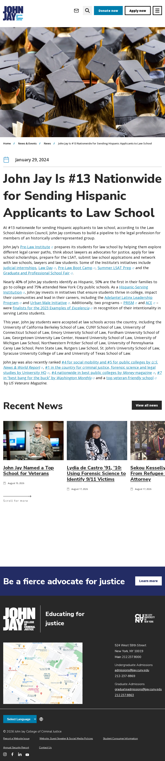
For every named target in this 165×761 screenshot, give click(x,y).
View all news (147, 405)
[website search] (87, 10)
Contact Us (45, 747)
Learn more (148, 581)
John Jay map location (42, 673)
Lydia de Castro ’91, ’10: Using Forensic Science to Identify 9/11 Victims (96, 474)
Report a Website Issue (16, 738)
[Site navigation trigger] (157, 10)
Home (7, 143)
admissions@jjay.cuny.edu (132, 670)
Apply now (137, 11)
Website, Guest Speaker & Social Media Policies (66, 738)
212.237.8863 (124, 695)
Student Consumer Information (120, 738)
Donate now (108, 11)
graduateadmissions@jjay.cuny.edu (138, 689)
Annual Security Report (16, 747)
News (47, 143)
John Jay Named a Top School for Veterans (28, 471)
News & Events (27, 143)
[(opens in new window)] (145, 621)
